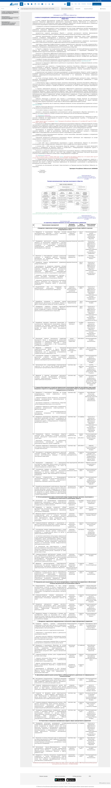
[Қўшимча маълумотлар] (49, 4)
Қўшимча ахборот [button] (88, 8)
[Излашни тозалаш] (18, 8)
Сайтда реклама (77, 776)
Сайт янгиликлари (60, 776)
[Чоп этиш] (52, 4)
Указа (56, 121)
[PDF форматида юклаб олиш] (45, 4)
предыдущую (41, 115)
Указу (80, 176)
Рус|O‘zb (89, 4)
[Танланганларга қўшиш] (25, 4)
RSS (90, 776)
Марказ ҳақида (43, 776)
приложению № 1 (86, 61)
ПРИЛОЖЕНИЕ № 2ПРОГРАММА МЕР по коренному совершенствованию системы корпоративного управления (9, 23)
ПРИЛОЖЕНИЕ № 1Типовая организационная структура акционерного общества (10, 17)
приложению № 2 (37, 104)
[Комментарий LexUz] (32, 4)
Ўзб (76, 4)
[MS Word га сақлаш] (42, 4)
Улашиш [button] (104, 8)
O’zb (79, 4)
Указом (61, 156)
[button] (10, 12)
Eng (72, 4)
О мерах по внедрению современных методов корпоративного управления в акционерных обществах (10, 12)
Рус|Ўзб (84, 4)
